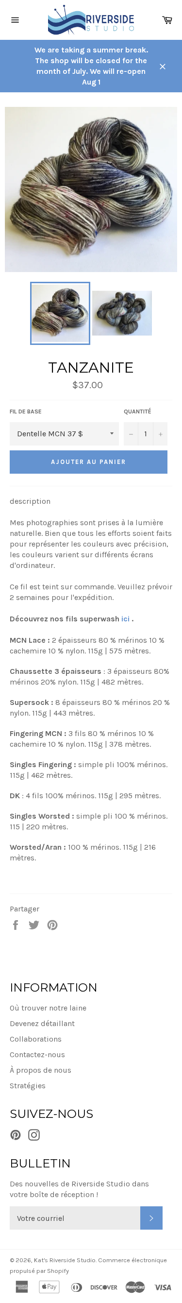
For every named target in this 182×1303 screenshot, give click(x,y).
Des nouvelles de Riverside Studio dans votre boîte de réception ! (79, 1189)
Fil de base (26, 411)
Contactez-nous (37, 1054)
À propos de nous (40, 1070)
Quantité (137, 411)
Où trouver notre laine (48, 1007)
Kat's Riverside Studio (65, 1260)
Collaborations (36, 1039)
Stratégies (28, 1085)
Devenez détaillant (42, 1023)
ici (125, 618)
